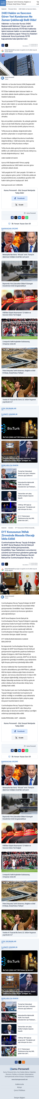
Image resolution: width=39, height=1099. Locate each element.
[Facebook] (16, 1062)
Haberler (4, 9)
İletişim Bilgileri (19, 1098)
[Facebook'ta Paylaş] (2, 45)
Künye (19, 1087)
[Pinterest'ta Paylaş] (23, 217)
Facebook (21, 198)
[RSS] (23, 1062)
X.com (21, 205)
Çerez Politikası (19, 1090)
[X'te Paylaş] (6, 45)
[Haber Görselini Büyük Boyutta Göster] (19, 64)
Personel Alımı (12, 9)
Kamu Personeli (9, 78)
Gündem (10, 528)
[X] (19, 1062)
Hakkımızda (19, 1084)
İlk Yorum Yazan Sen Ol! (21, 224)
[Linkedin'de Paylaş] (19, 217)
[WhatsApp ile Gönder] (26, 217)
